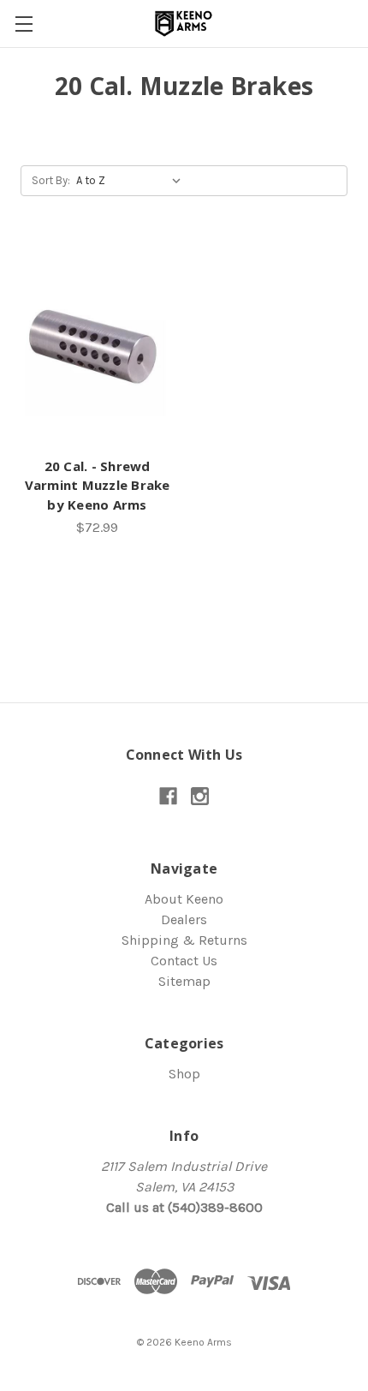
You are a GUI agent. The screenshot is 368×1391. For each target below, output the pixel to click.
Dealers (184, 919)
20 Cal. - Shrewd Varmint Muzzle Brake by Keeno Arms (97, 485)
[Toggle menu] (23, 23)
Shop (184, 1074)
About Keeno (184, 899)
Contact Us (184, 960)
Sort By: (51, 180)
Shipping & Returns (184, 940)
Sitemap (184, 981)
